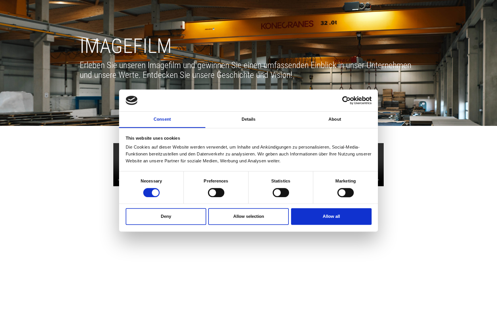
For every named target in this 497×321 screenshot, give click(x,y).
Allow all (331, 216)
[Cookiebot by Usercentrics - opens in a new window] (346, 100)
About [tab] (334, 119)
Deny (166, 216)
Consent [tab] (162, 119)
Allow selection (248, 216)
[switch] (216, 192)
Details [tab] (249, 119)
